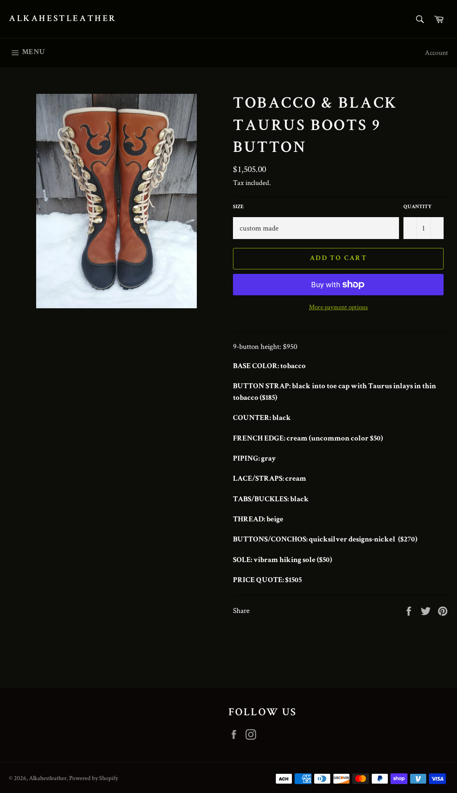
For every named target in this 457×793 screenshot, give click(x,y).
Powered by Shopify (93, 778)
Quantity (417, 207)
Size (238, 207)
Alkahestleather (62, 19)
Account (436, 52)
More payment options (338, 306)
